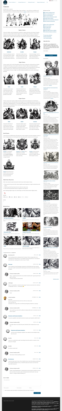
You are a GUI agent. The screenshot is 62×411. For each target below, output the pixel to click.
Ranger (34, 51)
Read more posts (56, 279)
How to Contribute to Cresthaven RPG (40, 400)
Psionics (53, 402)
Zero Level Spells (34, 403)
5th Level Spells (56, 403)
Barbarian (9, 51)
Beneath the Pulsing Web (46, 200)
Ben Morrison (11, 359)
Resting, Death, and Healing (43, 406)
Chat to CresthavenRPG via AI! (49, 13)
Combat (39, 406)
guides (25, 11)
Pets (51, 402)
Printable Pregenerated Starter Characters (51, 19)
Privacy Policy (51, 400)
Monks (4, 171)
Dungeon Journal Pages (47, 36)
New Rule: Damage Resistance (47, 269)
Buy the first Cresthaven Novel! (49, 12)
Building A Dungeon (45, 409)
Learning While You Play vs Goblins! (50, 30)
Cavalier (22, 51)
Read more (50, 85)
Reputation (49, 406)
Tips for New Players (47, 25)
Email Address (45, 50)
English (52, 0)
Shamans (18, 151)
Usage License (48, 400)
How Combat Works (47, 27)
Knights (4, 151)
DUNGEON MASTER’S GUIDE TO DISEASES (49, 180)
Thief (9, 121)
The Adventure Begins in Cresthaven (50, 31)
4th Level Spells (52, 403)
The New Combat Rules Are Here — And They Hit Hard (50, 247)
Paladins (30, 151)
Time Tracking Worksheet (47, 38)
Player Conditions (34, 409)
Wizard (34, 86)
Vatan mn (10, 264)
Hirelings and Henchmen (47, 402)
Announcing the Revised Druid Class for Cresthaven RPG (50, 162)
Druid (22, 86)
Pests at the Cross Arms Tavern (47, 227)
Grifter (22, 121)
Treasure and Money (50, 409)
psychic (23, 151)
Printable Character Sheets (48, 18)
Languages (38, 402)
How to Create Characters (48, 15)
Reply (40, 264)
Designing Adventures (39, 409)
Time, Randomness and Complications (49, 408)
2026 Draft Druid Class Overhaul (47, 75)
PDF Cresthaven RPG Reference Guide (50, 16)
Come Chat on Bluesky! (48, 35)
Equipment (42, 402)
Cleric (9, 86)
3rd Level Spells (47, 403)
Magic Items (55, 409)
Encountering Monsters (34, 406)
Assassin (35, 121)
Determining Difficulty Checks (40, 408)
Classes (36, 402)
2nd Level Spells (43, 403)
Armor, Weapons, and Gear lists (49, 21)
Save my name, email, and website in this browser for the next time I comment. (19, 390)
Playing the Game (56, 405)
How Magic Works (47, 28)
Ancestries (33, 402)
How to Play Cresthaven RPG (49, 24)
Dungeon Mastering (56, 408)
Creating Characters (56, 401)
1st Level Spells (38, 403)
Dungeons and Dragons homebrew (15, 315)
